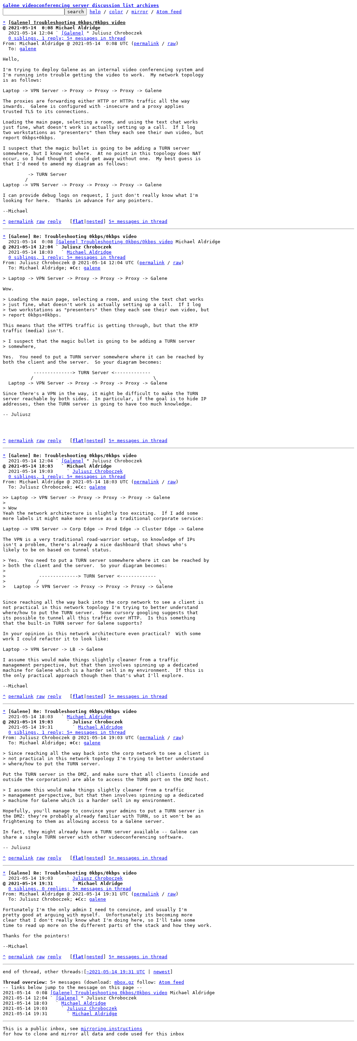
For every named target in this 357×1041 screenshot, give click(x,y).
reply (54, 221)
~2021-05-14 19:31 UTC (115, 971)
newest (161, 971)
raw (171, 43)
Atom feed (169, 11)
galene (28, 48)
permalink (146, 43)
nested (94, 221)
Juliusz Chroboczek (98, 471)
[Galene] (72, 33)
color (116, 11)
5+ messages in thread (138, 221)
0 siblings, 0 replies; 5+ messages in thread (69, 888)
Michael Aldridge (89, 252)
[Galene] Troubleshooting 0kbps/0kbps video (114, 241)
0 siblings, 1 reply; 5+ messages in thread (67, 38)
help (95, 11)
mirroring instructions (111, 1028)
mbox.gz (124, 982)
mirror (139, 11)
